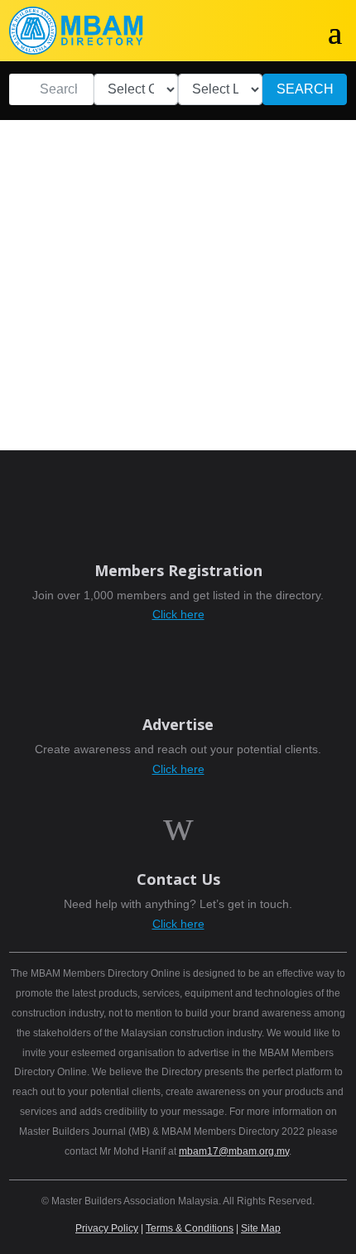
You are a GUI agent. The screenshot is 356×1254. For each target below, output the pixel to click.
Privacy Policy (106, 1228)
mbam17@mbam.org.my (234, 1151)
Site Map (261, 1228)
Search (305, 89)
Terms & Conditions (189, 1228)
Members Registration (178, 570)
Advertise (178, 724)
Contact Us (178, 879)
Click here (178, 614)
